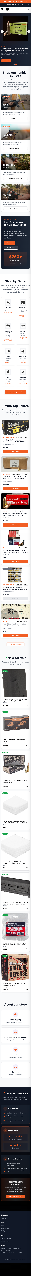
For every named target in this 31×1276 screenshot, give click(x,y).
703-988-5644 (7, 1250)
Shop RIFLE (14, 118)
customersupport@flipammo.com (12, 1248)
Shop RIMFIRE (14, 208)
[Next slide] (28, 31)
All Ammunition (5, 1228)
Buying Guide (5, 1231)
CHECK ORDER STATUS (13, 4)
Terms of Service (6, 1238)
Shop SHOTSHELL (14, 178)
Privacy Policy (5, 1241)
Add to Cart (15, 451)
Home (3, 1225)
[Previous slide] (2, 31)
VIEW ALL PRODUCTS (15, 644)
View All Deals (11, 247)
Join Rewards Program (15, 1196)
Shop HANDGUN (14, 148)
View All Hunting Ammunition (15, 392)
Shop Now (6, 61)
